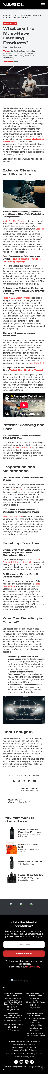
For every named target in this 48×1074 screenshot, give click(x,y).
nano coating (18, 56)
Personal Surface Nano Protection (24, 1050)
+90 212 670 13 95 (35, 1005)
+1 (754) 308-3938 (35, 1025)
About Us (9, 1054)
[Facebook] (14, 781)
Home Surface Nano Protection (24, 1044)
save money (30, 56)
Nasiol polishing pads (13, 516)
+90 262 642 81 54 (12, 1007)
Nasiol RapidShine (30, 861)
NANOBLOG (15, 15)
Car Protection (35, 1041)
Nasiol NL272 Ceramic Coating (17, 298)
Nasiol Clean (16, 490)
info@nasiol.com (13, 1010)
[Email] (34, 781)
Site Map (39, 1054)
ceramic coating (28, 51)
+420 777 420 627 (13, 1027)
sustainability (8, 58)
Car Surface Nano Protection (18, 1041)
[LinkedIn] (24, 781)
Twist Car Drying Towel (26, 370)
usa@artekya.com (35, 1028)
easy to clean (17, 53)
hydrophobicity (30, 53)
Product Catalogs (20, 1054)
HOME (5, 15)
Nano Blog (31, 1054)
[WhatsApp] (29, 781)
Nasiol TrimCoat (36, 363)
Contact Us (18, 1057)
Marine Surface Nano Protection (24, 1047)
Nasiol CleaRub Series (13, 221)
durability (7, 53)
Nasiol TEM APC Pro (22, 448)
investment (7, 56)
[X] (19, 781)
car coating (15, 51)
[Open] (43, 4)
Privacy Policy (28, 1057)
